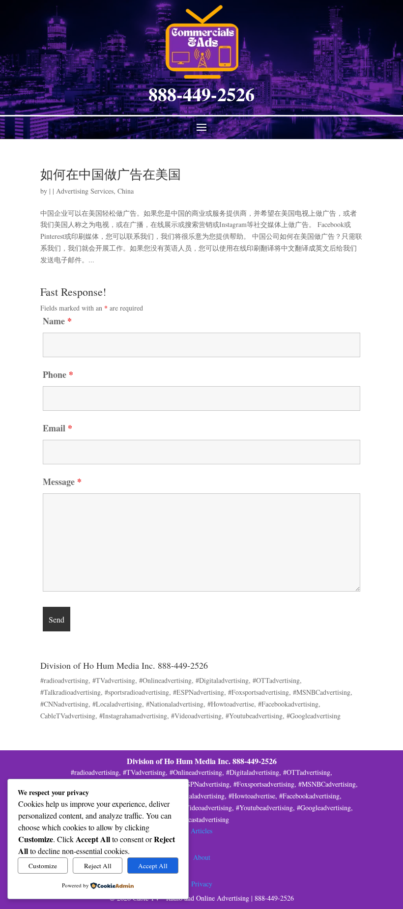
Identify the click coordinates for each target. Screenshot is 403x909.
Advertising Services (85, 191)
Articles (201, 830)
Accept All (153, 865)
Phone (58, 374)
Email (57, 428)
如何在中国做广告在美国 (110, 174)
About (201, 857)
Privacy (201, 883)
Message (62, 481)
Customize (43, 865)
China (125, 191)
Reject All (98, 865)
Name (57, 320)
